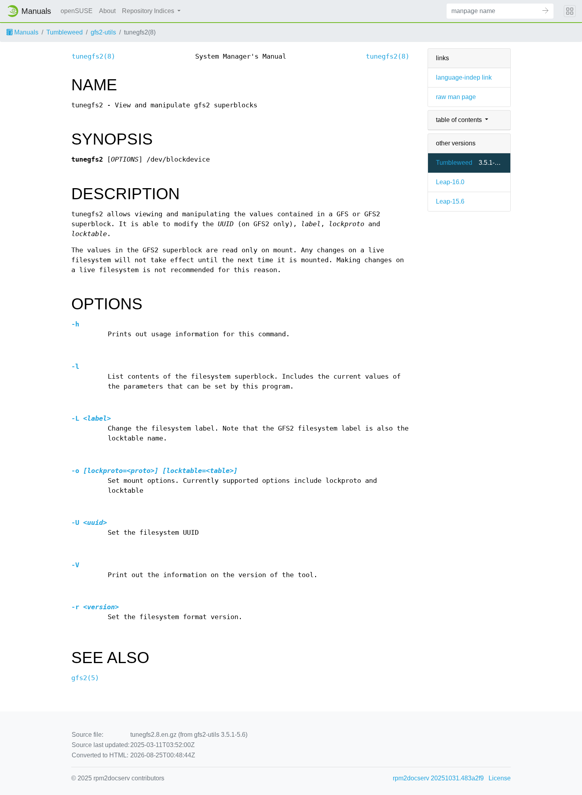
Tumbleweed (64, 32)
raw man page (456, 96)
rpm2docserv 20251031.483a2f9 (438, 778)
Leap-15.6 (450, 201)
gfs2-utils (103, 32)
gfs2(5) (85, 678)
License (500, 778)
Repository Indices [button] (149, 11)
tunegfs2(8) (93, 56)
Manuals (25, 32)
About (107, 11)
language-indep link (464, 77)
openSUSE (77, 11)
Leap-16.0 (450, 182)
